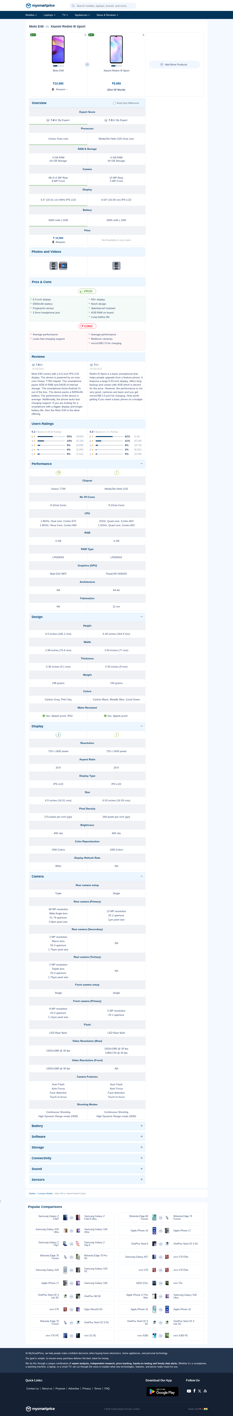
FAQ (107, 1388)
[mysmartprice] (40, 6)
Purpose (60, 1388)
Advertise (73, 1388)
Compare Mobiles (45, 1193)
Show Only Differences (127, 103)
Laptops (48, 14)
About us (47, 1388)
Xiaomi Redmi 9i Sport (116, 70)
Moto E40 (58, 70)
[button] (73, 6)
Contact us (32, 1388)
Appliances (81, 14)
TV (64, 14)
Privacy (86, 1388)
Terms (97, 1388)
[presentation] (33, 48)
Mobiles (29, 14)
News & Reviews (106, 14)
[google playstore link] (163, 1395)
